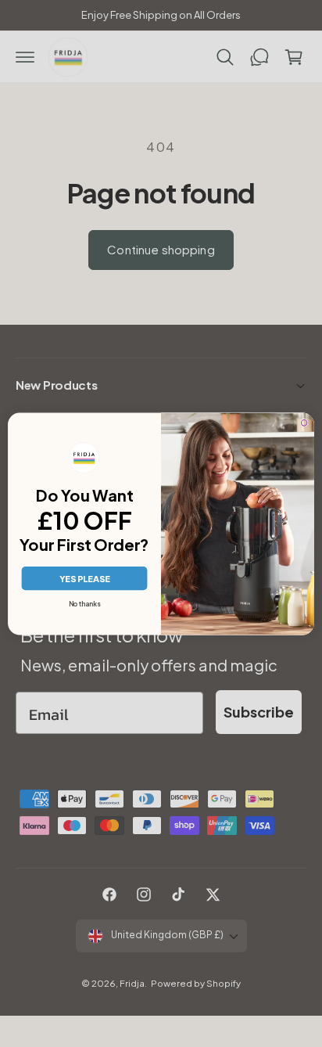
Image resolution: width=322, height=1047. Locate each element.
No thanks (85, 603)
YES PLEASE (84, 578)
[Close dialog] (304, 422)
